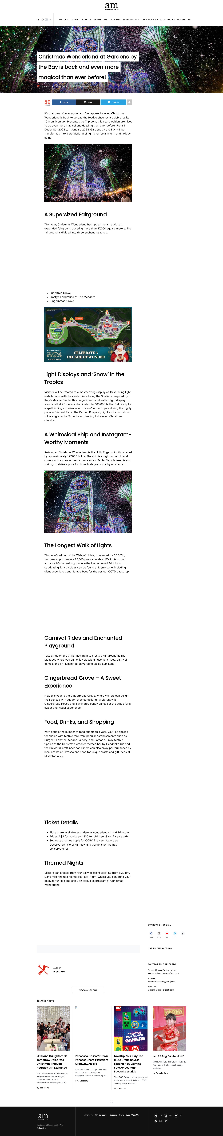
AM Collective (101, 1115)
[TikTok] (183, 935)
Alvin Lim (89, 1115)
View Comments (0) (88, 990)
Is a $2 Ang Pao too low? (168, 1056)
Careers (113, 1115)
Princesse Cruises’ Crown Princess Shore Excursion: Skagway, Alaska (91, 1060)
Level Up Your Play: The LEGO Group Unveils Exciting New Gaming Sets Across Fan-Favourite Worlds (128, 1063)
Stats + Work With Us (129, 1115)
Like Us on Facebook (160, 948)
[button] (38, 19)
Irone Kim (59, 972)
